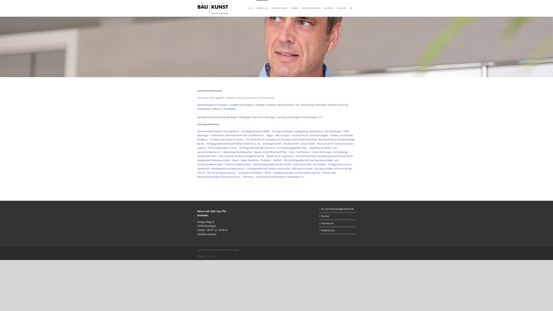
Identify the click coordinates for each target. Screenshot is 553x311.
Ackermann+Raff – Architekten (309, 164)
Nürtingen (270, 117)
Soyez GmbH (308, 143)
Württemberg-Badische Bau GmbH (272, 164)
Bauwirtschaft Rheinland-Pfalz (270, 152)
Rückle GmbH (291, 143)
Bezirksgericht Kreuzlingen (302, 117)
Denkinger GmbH (272, 143)
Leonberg (282, 117)
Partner (325, 216)
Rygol (270, 135)
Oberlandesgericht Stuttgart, (213, 104)
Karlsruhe (343, 104)
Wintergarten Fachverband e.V (228, 168)
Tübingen (260, 104)
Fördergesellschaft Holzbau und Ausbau (268, 168)
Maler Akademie (249, 160)
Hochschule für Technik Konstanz (335, 143)
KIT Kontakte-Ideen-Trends (222, 147)
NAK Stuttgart (282, 135)
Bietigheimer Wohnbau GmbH (213, 160)
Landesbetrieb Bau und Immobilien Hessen (296, 172)
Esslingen (288, 131)
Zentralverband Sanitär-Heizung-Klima (218, 131)
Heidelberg (229, 108)
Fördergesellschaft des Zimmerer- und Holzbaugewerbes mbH (273, 147)
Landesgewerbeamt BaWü (255, 131)
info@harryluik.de (206, 234)
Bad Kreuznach (286, 104)
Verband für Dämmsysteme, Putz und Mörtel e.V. (238, 135)
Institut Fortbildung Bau (238, 164)
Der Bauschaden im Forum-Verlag (333, 168)
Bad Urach (258, 117)
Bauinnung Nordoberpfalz (238, 152)
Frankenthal (203, 108)
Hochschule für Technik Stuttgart (310, 135)
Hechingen (321, 104)
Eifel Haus (248, 176)
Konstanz (271, 104)
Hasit (292, 152)
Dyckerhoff (203, 168)
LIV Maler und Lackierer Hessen (227, 139)
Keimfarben (303, 152)
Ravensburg (307, 104)
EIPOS (268, 172)
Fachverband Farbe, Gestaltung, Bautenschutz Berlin (324, 156)
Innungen (277, 131)
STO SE (201, 172)
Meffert (278, 160)
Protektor (266, 160)
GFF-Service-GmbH (302, 168)
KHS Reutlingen (333, 131)
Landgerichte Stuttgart (241, 104)
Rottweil (332, 104)
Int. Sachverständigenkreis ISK (337, 209)
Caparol (201, 147)
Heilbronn (216, 108)
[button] (351, 8)
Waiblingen (245, 117)
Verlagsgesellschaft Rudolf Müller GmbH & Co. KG (233, 143)
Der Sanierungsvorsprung (221, 172)
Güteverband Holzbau (250, 172)
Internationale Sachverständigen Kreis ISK (241, 156)
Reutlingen (232, 117)
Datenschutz (328, 230)
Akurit (235, 160)
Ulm (297, 104)
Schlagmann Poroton (339, 164)
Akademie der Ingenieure (280, 156)
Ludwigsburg (301, 131)
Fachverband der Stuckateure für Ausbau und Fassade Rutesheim (281, 139)
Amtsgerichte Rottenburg (211, 117)
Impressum (327, 223)
